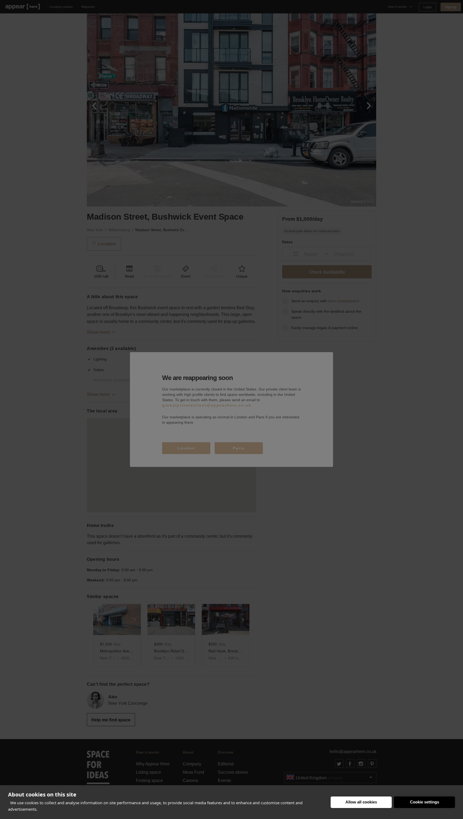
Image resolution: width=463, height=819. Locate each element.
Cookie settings (424, 802)
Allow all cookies (361, 802)
